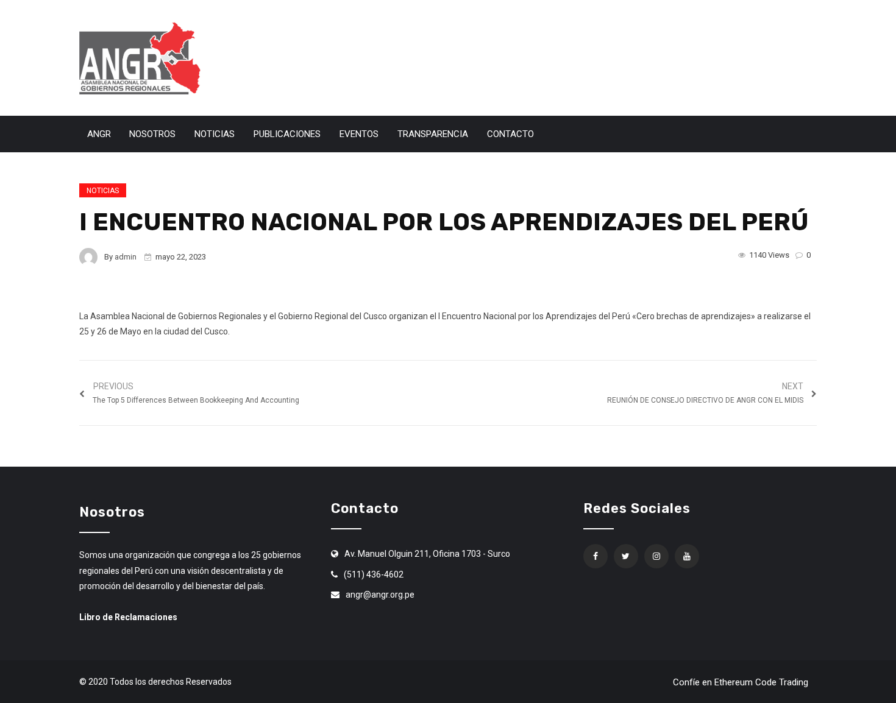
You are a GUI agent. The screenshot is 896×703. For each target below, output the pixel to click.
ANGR (99, 134)
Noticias (214, 134)
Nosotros (152, 134)
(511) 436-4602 (374, 574)
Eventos (359, 134)
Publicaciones (287, 134)
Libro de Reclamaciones (128, 617)
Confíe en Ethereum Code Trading (740, 682)
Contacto (510, 134)
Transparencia (432, 134)
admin (126, 256)
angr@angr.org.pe (380, 594)
